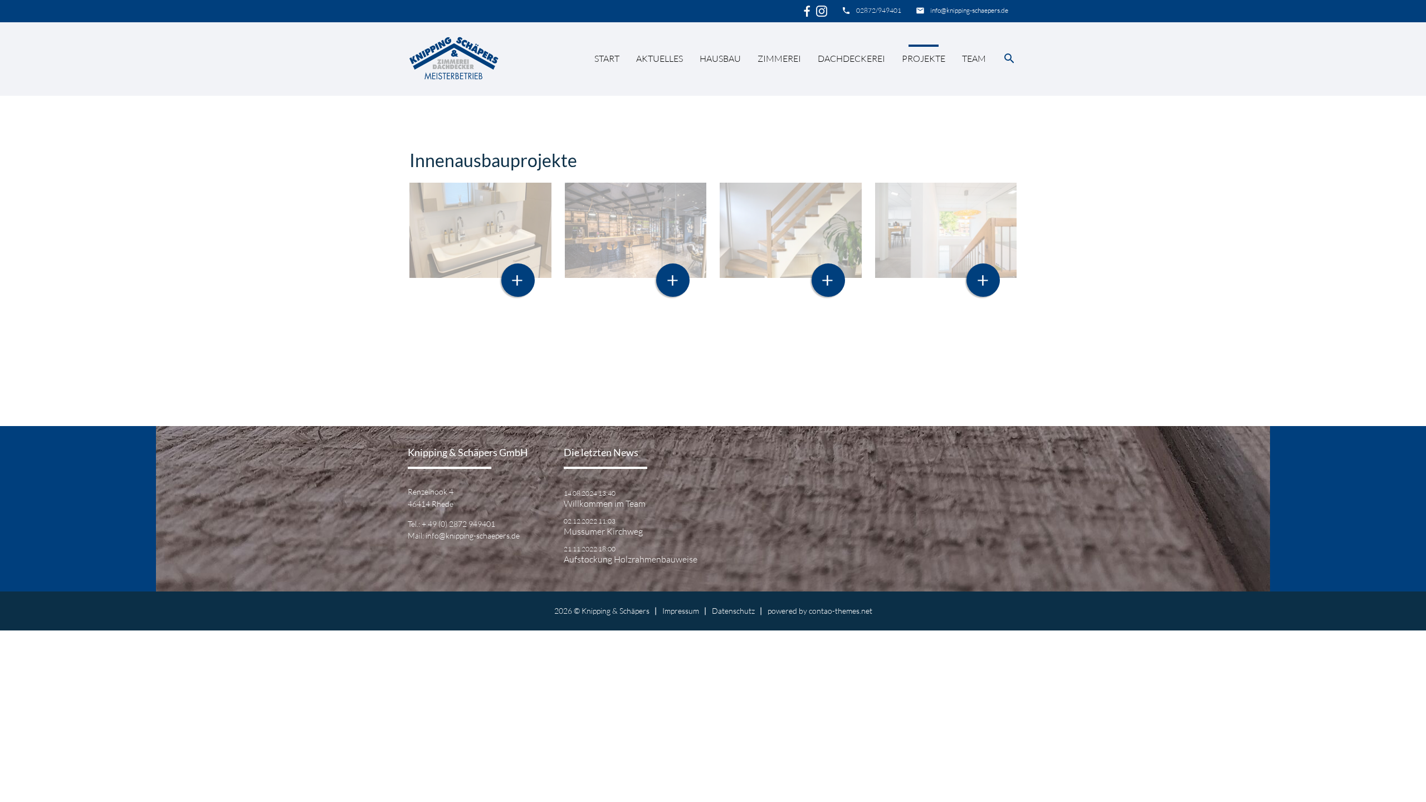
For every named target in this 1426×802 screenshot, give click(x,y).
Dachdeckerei (851, 58)
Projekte (923, 58)
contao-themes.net (840, 610)
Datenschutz (733, 610)
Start (606, 58)
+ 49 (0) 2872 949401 (458, 524)
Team (974, 58)
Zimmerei (779, 58)
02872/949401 (878, 10)
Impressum (680, 610)
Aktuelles (659, 58)
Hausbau (720, 58)
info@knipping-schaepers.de (969, 10)
